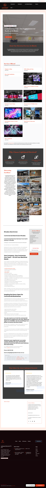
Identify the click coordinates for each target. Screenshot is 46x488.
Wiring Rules (19, 359)
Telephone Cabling (8, 69)
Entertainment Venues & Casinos (11, 121)
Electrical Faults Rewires (33, 240)
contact (8, 347)
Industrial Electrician (32, 236)
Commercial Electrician (33, 235)
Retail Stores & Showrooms (29, 121)
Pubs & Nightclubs (8, 138)
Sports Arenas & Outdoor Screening (31, 86)
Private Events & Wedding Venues (30, 103)
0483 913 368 (34, 253)
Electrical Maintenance (33, 241)
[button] (32, 4)
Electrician (31, 242)
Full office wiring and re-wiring (9, 268)
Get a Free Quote (40, 485)
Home (6, 25)
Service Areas (10, 25)
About (18, 356)
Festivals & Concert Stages (10, 103)
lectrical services (11, 143)
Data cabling (6, 272)
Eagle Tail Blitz (13, 485)
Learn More (6, 70)
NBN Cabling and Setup (28, 69)
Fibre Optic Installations (9, 74)
